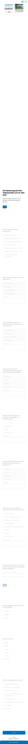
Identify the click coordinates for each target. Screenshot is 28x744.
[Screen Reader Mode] (24, 2)
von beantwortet (13, 742)
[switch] (26, 1)
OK (4, 207)
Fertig (14, 732)
